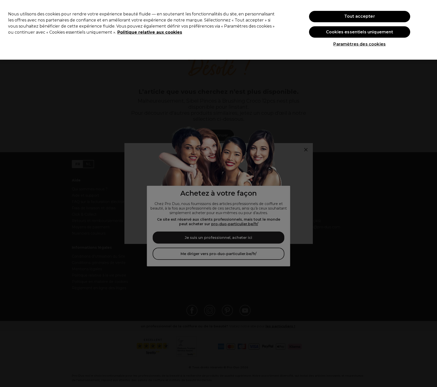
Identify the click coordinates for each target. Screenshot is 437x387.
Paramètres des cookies (359, 44)
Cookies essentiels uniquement (359, 32)
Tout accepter (359, 16)
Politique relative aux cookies (149, 32)
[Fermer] (428, 29)
